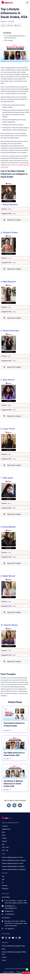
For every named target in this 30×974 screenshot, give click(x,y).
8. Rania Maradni (8, 526)
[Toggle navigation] (27, 2)
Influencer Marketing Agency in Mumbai (13, 866)
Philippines (5, 888)
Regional (4, 841)
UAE (3, 876)
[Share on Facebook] (23, 972)
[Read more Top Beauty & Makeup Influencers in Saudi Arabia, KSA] (15, 779)
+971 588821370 (9, 929)
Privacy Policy (21, 972)
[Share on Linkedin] (25, 972)
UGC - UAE (5, 850)
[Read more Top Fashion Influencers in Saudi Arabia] (15, 721)
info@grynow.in (9, 911)
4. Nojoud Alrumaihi (10, 330)
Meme (3, 835)
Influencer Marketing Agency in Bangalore (14, 869)
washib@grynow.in (10, 906)
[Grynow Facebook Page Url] (9, 805)
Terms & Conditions (8, 972)
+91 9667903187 (9, 914)
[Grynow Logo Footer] (15, 818)
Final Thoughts (8, 40)
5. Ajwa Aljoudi (7, 379)
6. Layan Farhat (8, 428)
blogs (3, 949)
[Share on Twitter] (28, 972)
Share (4, 25)
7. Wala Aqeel (7, 477)
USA (3, 879)
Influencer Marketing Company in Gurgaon (14, 860)
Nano (3, 844)
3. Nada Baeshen (8, 281)
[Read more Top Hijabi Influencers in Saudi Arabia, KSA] (15, 750)
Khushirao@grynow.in (11, 908)
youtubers (5, 826)
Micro (3, 832)
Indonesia (4, 885)
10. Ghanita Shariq (9, 625)
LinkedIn (4, 838)
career (4, 960)
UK (3, 882)
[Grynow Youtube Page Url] (13, 937)
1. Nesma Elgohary (9, 204)
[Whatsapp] (27, 969)
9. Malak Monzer (8, 575)
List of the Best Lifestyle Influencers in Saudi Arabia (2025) (15, 37)
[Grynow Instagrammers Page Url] (6, 937)
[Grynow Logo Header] (7, 3)
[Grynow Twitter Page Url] (20, 805)
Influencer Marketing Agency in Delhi (12, 857)
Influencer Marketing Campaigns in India (13, 946)
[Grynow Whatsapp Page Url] (16, 937)
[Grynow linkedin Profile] (14, 805)
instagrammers (6, 829)
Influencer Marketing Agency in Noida (12, 863)
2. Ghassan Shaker (9, 232)
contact (4, 957)
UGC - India (5, 847)
